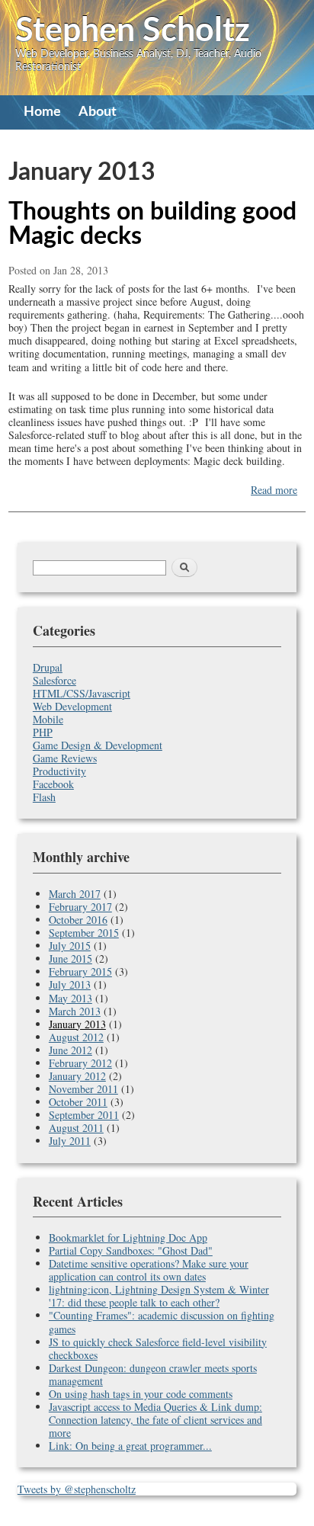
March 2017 (75, 893)
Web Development (72, 706)
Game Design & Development (97, 745)
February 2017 (80, 906)
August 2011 (76, 1127)
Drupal (47, 667)
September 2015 (84, 932)
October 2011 (78, 1102)
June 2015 (70, 958)
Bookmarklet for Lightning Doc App (128, 1237)
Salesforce (54, 680)
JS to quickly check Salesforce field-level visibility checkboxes (158, 1348)
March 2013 (75, 1011)
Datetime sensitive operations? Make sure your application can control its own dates (148, 1270)
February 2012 (80, 1063)
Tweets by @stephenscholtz (77, 1489)
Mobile (48, 719)
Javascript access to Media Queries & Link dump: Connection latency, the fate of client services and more (155, 1419)
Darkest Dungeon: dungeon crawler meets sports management (153, 1374)
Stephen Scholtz (132, 31)
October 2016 (78, 919)
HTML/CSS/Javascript (81, 693)
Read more (274, 489)
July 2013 (70, 984)
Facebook (53, 784)
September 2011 (84, 1115)
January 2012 (77, 1076)
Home (42, 112)
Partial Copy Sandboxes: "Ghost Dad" (131, 1250)
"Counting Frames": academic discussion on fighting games (161, 1321)
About (97, 112)
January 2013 (77, 1024)
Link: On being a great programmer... (130, 1445)
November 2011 (83, 1089)
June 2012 (70, 1050)
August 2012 (76, 1037)
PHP (43, 732)
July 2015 (70, 945)
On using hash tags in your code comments (140, 1394)
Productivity (59, 771)
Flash (44, 797)
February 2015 (80, 971)
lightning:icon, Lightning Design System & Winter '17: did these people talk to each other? (159, 1296)
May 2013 (70, 998)
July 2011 (70, 1140)
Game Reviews (65, 758)
